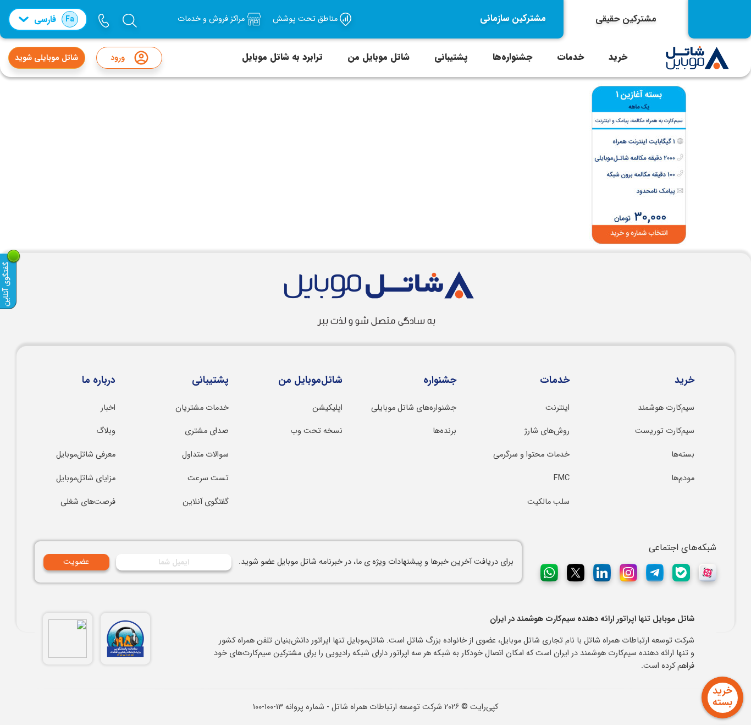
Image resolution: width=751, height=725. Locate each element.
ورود (118, 58)
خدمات (570, 57)
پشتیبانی (451, 57)
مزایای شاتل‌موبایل (85, 478)
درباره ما (98, 381)
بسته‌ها (682, 454)
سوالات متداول (205, 454)
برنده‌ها (444, 431)
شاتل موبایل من (378, 57)
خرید (618, 57)
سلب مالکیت (548, 502)
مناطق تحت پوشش (306, 19)
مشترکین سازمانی (513, 19)
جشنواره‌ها (512, 57)
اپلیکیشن (327, 408)
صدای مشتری (207, 431)
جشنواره (439, 381)
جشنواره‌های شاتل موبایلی (413, 408)
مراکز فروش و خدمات (212, 19)
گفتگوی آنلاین (206, 502)
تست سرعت (208, 478)
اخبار (108, 408)
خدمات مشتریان (202, 408)
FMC (562, 478)
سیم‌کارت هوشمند (666, 408)
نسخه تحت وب (316, 431)
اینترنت (557, 408)
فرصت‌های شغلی (87, 502)
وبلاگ (105, 431)
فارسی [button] (54, 19)
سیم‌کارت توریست (664, 431)
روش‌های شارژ (547, 431)
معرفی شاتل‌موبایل (85, 454)
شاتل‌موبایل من (310, 381)
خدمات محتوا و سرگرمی (531, 454)
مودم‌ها (682, 478)
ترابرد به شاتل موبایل (282, 57)
